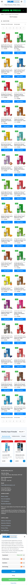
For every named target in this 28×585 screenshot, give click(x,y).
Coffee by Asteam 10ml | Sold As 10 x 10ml (7, 338)
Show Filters (6, 21)
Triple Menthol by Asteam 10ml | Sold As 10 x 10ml (19, 47)
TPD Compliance (5, 501)
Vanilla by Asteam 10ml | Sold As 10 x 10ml (6, 71)
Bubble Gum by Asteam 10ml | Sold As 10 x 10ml (19, 361)
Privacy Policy (13, 583)
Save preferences (13, 579)
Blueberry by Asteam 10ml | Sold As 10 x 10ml (6, 361)
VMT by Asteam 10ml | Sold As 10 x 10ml (19, 71)
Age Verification (5, 530)
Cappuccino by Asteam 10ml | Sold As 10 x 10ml (19, 385)
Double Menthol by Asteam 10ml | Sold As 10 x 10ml (19, 265)
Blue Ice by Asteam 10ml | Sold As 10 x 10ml (7, 409)
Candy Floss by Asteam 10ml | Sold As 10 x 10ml (6, 385)
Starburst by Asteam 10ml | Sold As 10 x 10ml (6, 168)
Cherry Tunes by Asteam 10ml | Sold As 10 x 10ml (19, 313)
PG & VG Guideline (5, 498)
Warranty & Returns (6, 523)
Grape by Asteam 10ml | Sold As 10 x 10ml (6, 313)
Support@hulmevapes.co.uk (8, 485)
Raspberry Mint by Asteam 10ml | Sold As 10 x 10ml (19, 169)
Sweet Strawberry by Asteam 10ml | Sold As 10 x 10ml (6, 120)
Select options (7, 52)
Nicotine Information (6, 503)
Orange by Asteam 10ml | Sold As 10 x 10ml (6, 240)
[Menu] (3, 2)
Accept (13, 571)
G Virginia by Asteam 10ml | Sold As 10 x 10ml (19, 289)
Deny (13, 575)
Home (2, 14)
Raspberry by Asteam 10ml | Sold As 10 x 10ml (19, 193)
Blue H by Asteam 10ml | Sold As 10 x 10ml (20, 409)
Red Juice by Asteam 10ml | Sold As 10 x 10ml (6, 145)
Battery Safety (4, 496)
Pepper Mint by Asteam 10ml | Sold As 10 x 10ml (6, 193)
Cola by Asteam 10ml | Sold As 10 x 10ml (6, 264)
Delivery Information (6, 520)
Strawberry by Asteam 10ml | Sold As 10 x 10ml (6, 95)
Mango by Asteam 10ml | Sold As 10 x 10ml (7, 217)
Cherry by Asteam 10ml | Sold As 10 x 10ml (20, 338)
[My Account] (21, 2)
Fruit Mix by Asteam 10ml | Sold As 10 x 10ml (6, 289)
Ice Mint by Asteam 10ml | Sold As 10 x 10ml (20, 240)
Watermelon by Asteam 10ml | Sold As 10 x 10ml (6, 46)
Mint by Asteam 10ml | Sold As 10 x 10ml (19, 217)
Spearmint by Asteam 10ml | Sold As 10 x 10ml (19, 145)
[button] (24, 536)
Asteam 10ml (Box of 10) (6, 44)
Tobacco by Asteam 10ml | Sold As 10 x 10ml (19, 120)
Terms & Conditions (6, 525)
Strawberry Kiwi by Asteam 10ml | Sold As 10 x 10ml (19, 96)
